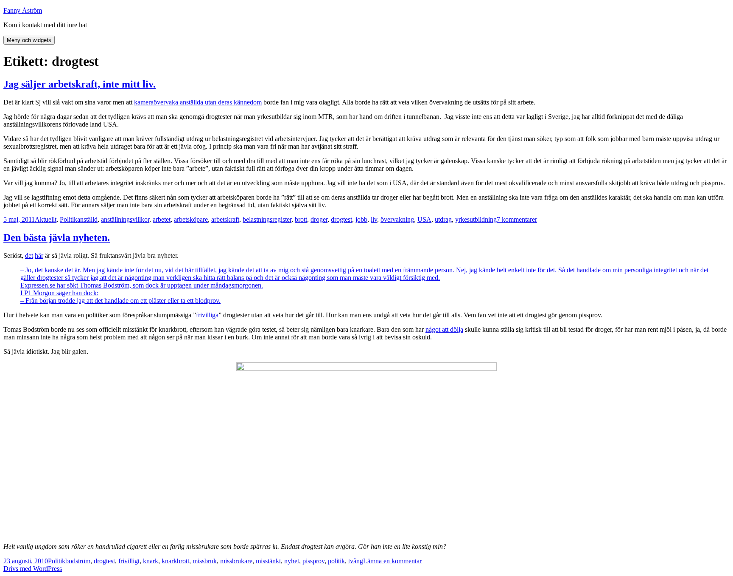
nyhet (291, 561)
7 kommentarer (517, 219)
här (39, 255)
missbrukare (236, 561)
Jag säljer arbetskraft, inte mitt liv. (79, 84)
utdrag (443, 219)
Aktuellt (45, 219)
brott (301, 219)
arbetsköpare (191, 219)
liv (374, 219)
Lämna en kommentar (392, 561)
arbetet (162, 219)
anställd (87, 219)
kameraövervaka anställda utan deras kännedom (198, 102)
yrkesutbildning (476, 219)
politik (336, 561)
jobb (361, 219)
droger (319, 219)
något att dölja (444, 329)
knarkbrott (175, 561)
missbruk (205, 561)
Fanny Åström (22, 10)
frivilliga (207, 315)
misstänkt (268, 561)
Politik (68, 219)
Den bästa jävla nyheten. (56, 237)
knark (150, 561)
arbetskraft (225, 219)
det (29, 255)
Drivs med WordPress (32, 568)
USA (424, 219)
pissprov (313, 561)
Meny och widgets (29, 40)
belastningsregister (267, 219)
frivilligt (129, 561)
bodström (77, 561)
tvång (355, 561)
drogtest (341, 219)
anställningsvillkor (125, 219)
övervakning (397, 219)
